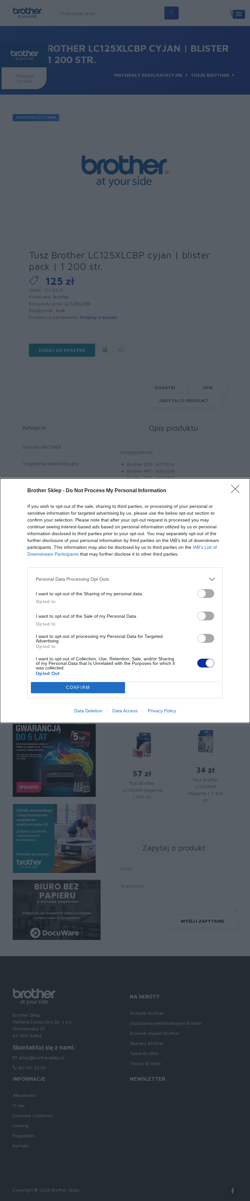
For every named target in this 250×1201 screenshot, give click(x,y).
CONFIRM (78, 687)
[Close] (237, 491)
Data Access (125, 710)
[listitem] (125, 579)
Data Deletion (88, 710)
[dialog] (125, 600)
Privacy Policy (162, 710)
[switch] (205, 593)
